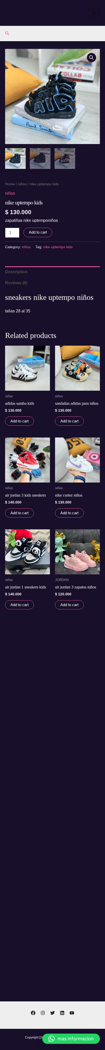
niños (22, 184)
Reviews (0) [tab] (16, 283)
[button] (7, 33)
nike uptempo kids (58, 247)
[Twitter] (52, 1013)
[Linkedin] (62, 1013)
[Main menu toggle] (94, 13)
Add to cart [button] (19, 421)
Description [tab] (16, 272)
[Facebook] (33, 1013)
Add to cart (38, 232)
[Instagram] (43, 1013)
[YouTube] (72, 1013)
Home (10, 184)
